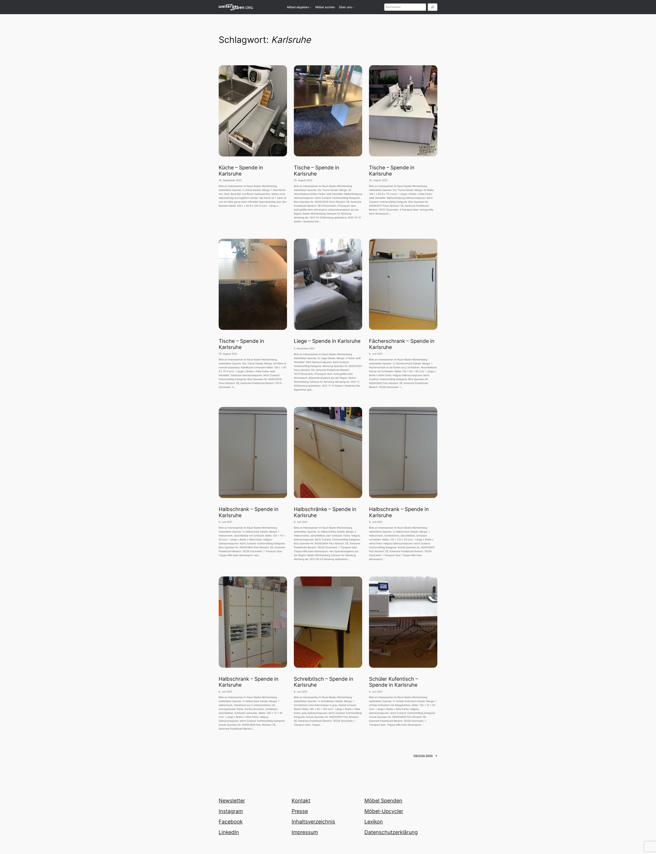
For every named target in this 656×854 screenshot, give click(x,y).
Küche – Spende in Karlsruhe (241, 171)
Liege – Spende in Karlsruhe (327, 341)
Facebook (231, 821)
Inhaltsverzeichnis (313, 821)
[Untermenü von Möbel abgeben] (310, 7)
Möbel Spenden (383, 800)
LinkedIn (229, 832)
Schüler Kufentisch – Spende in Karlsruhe (393, 682)
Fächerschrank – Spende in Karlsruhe (401, 344)
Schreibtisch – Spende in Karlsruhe (323, 682)
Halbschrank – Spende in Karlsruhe (248, 512)
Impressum (305, 832)
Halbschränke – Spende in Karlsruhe (325, 512)
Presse (300, 811)
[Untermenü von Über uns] (353, 7)
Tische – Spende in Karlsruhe (316, 171)
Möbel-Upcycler (383, 811)
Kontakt (301, 800)
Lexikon (373, 821)
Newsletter (232, 800)
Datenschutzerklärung (391, 832)
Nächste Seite (425, 755)
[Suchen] (432, 7)
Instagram (231, 811)
